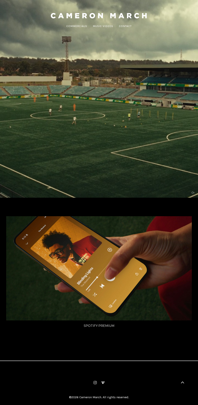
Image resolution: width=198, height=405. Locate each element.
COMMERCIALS (76, 26)
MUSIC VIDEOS (103, 26)
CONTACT (125, 26)
